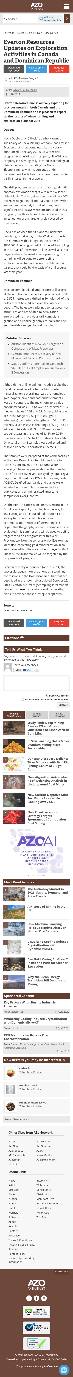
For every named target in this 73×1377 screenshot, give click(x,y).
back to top (60, 1271)
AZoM (12, 1141)
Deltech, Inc (16, 1011)
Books (12, 1194)
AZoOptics (15, 1159)
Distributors (43, 1194)
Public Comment (59, 695)
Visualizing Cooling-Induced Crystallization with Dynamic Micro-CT (47, 945)
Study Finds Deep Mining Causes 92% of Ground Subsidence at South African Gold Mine (48, 728)
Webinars (42, 1185)
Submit (63, 705)
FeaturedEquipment (36, 714)
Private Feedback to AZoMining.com (47, 699)
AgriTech (24, 1068)
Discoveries (51, 33)
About (12, 1221)
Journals (13, 1212)
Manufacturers (45, 1199)
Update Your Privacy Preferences (38, 1366)
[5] (14, 799)
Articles (13, 1185)
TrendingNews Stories (14, 714)
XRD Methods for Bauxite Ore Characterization (26, 1037)
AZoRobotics (16, 1150)
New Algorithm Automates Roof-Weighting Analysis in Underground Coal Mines (47, 780)
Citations (12, 638)
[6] (14, 817)
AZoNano (14, 1146)
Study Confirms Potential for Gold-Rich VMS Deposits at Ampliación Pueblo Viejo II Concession (38, 368)
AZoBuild (14, 1164)
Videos (12, 1203)
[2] (14, 746)
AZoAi (39, 1150)
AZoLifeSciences (45, 1159)
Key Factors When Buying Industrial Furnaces (30, 1004)
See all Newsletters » (16, 1119)
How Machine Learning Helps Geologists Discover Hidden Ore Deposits (46, 927)
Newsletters (43, 1208)
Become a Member (47, 1203)
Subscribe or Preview (31, 1072)
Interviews (42, 1180)
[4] (14, 782)
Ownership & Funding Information (22, 1260)
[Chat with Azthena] (64, 1370)
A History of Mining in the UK (46, 908)
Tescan (14, 1028)
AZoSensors (43, 1141)
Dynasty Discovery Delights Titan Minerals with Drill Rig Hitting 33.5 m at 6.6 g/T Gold (48, 764)
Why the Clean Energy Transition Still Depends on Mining (47, 980)
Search (13, 1226)
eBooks (13, 1199)
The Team (42, 1217)
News (20, 33)
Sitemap (13, 1249)
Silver (38, 33)
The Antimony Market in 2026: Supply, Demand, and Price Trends (47, 892)
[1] (14, 727)
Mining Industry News (32, 1102)
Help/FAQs (42, 1212)
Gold (29, 33)
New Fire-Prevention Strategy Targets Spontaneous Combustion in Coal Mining (48, 817)
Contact (13, 1231)
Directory (14, 1189)
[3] (14, 763)
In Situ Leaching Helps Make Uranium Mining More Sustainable (48, 744)
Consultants (43, 1189)
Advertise (14, 1235)
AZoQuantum (44, 1146)
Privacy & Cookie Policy (22, 1244)
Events (12, 1208)
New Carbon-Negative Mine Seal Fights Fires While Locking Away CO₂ (48, 798)
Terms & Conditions (20, 1240)
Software (14, 1217)
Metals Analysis (28, 1085)
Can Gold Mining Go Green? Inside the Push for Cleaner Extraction (47, 962)
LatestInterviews (59, 714)
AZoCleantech (17, 1155)
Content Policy (17, 1253)
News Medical (44, 1155)
